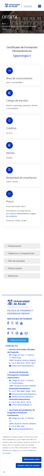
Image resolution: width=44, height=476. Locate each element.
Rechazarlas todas (31, 459)
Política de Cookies (10, 450)
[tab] (22, 246)
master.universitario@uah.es (22, 366)
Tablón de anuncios (18, 340)
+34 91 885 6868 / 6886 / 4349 (23, 391)
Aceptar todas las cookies (28, 465)
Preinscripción (15, 268)
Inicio (4, 23)
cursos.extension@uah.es (21, 405)
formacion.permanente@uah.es (23, 394)
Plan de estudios (16, 260)
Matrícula (13, 275)
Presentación (14, 245)
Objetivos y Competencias (21, 253)
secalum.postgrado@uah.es (22, 429)
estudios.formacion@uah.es (22, 396)
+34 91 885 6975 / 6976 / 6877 (23, 363)
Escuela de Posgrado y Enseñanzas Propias (19, 26)
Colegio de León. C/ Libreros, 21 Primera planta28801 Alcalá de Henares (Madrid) (22, 383)
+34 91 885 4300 (17, 426)
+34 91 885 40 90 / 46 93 (21, 402)
